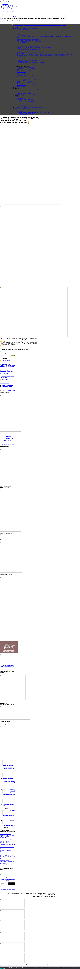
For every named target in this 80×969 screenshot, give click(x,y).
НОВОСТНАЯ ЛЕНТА (7, 5)
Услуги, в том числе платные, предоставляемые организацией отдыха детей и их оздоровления (42, 55)
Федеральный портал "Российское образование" (7, 851)
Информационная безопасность (25, 113)
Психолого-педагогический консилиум (27, 79)
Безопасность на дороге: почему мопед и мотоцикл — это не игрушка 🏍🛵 (9, 781)
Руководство (20, 34)
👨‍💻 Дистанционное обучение (5, 361)
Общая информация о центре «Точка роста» (28, 96)
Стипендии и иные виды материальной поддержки (31, 41)
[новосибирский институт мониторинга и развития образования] (12, 929)
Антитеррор (20, 111)
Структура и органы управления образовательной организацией (34, 30)
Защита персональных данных (25, 65)
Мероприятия (20, 104)
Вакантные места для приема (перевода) (28, 40)
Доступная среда (21, 56)
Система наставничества (23, 48)
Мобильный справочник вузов (8, 880)
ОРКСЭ (16, 87)
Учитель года (20, 74)
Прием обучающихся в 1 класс (25, 70)
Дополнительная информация (25, 105)
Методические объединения (25, 75)
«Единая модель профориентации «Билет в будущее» (28, 107)
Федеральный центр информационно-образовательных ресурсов (7, 860)
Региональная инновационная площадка (28, 92)
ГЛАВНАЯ (5, 4)
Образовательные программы (25, 99)
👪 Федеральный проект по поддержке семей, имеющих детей (7, 386)
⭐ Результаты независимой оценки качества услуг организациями (6, 381)
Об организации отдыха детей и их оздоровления (30, 52)
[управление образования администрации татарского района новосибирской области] (12, 918)
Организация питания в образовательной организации (32, 43)
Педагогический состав (23, 35)
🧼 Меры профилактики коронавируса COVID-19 (6, 371)
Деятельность (20, 53)
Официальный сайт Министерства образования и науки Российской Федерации (7, 835)
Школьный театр (21, 85)
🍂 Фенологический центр (7, 390)
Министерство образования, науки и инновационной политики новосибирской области (7, 846)
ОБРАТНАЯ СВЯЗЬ (7, 8)
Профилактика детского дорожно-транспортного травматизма (33, 112)
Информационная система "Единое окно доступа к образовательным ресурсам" (7, 855)
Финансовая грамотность (23, 76)
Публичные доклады (22, 61)
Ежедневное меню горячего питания (29, 45)
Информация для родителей (22, 108)
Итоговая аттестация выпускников (26, 68)
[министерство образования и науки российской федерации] (12, 940)
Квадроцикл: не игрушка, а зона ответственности (8, 767)
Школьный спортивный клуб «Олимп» (27, 83)
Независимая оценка (22, 78)
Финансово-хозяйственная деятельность (28, 39)
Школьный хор (21, 86)
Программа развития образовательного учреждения (31, 62)
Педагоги (19, 100)
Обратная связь (21, 106)
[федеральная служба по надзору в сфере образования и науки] (12, 951)
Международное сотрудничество (26, 42)
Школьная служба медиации (24, 81)
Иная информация (22, 58)
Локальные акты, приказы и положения (27, 60)
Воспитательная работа (20, 80)
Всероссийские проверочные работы (27, 67)
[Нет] (4, 968)
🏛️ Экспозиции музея (8, 11)
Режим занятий (21, 102)
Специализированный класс (24, 93)
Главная (16, 27)
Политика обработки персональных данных (28, 49)
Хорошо (1, 968)
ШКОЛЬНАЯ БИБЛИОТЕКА (9, 6)
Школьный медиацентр (23, 82)
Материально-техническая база (25, 101)
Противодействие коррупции (25, 114)
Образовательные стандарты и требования (28, 46)
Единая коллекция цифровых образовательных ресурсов (7, 865)
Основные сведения (22, 29)
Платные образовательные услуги (26, 37)
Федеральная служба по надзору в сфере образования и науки (6, 841)
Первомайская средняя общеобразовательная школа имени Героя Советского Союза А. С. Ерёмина (36, 16)
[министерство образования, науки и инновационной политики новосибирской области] (12, 907)
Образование (20, 33)
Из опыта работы (21, 72)
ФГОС (18, 69)
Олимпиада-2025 (21, 73)
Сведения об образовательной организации (26, 28)
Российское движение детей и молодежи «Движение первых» (34, 47)
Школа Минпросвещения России (26, 94)
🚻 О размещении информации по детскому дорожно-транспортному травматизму (7, 375)
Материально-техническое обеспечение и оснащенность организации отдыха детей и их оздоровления (45, 54)
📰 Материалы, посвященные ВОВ (11, 10)
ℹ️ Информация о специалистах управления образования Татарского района (7, 366)
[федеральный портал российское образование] (12, 962)
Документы (20, 32)
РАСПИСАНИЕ (6, 7)
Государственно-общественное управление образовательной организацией (37, 63)
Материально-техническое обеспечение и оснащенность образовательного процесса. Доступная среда (44, 36)
